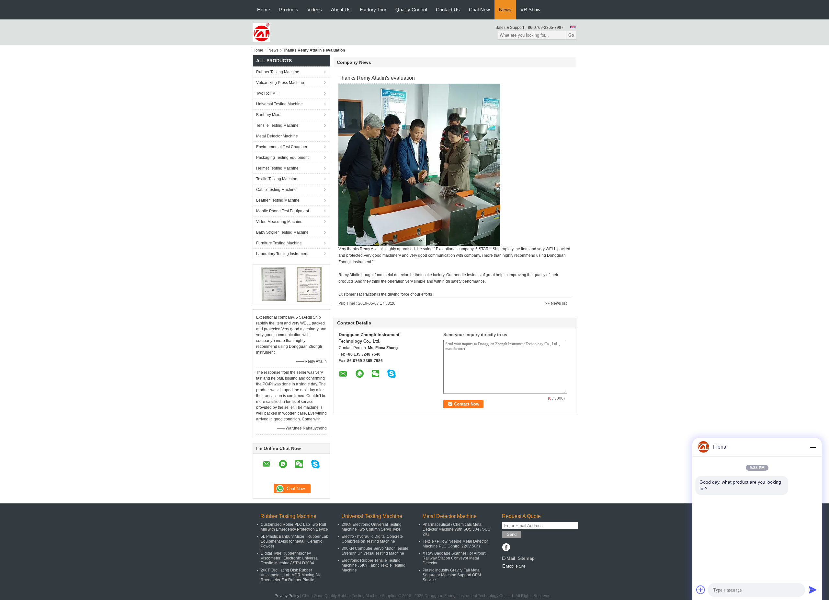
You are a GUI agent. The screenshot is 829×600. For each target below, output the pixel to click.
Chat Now (479, 9)
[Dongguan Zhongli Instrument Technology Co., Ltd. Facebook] (506, 548)
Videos (314, 9)
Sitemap (526, 558)
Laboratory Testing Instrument (282, 254)
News (505, 9)
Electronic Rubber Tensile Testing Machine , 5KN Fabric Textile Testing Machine (373, 565)
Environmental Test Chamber (281, 147)
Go (571, 35)
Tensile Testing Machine (277, 125)
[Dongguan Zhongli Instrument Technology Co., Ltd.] (261, 32)
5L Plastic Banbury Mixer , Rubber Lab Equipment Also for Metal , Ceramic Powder (294, 541)
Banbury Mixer (269, 114)
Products (288, 9)
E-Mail (508, 558)
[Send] (813, 589)
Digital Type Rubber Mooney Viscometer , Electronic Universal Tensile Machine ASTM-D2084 (290, 558)
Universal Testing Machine (279, 104)
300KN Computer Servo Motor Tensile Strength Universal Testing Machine (375, 551)
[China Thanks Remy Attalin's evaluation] (419, 164)
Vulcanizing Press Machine (280, 82)
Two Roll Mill (267, 93)
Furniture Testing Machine (279, 243)
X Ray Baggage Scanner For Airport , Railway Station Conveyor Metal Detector (455, 558)
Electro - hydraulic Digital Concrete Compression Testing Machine (372, 539)
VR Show (530, 9)
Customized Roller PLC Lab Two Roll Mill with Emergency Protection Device (294, 527)
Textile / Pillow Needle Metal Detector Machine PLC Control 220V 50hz (455, 543)
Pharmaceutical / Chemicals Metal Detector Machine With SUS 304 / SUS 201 (456, 529)
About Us (341, 9)
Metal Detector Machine (277, 136)
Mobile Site (516, 566)
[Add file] (700, 589)
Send (512, 534)
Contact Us (448, 9)
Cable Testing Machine (276, 189)
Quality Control (411, 9)
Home (263, 9)
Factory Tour (373, 9)
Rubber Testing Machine (277, 72)
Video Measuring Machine (279, 221)
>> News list (556, 303)
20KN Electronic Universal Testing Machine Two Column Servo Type (372, 527)
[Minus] (813, 447)
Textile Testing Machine (276, 179)
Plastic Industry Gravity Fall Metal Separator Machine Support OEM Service (452, 575)
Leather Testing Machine (278, 200)
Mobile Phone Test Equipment (282, 211)
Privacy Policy (287, 596)
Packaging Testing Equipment (282, 157)
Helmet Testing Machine (277, 168)
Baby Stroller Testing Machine (282, 232)
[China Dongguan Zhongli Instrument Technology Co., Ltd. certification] (273, 284)
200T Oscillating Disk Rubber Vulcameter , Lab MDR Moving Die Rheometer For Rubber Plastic (291, 575)
